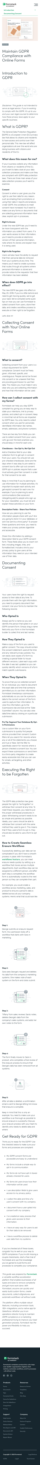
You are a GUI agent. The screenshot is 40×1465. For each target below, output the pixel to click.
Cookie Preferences (26, 1428)
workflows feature (11, 859)
